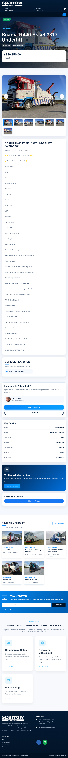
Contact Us (5, 747)
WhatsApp (35, 412)
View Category (59, 523)
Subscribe (59, 605)
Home (3, 739)
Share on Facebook (34, 501)
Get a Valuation (12, 486)
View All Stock (5, 744)
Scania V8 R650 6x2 (31, 579)
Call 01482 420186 (34, 407)
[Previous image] (6, 96)
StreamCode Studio (61, 755)
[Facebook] (65, 9)
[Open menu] (64, 14)
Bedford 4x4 (7, 579)
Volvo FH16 (6, 550)
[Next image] (62, 96)
